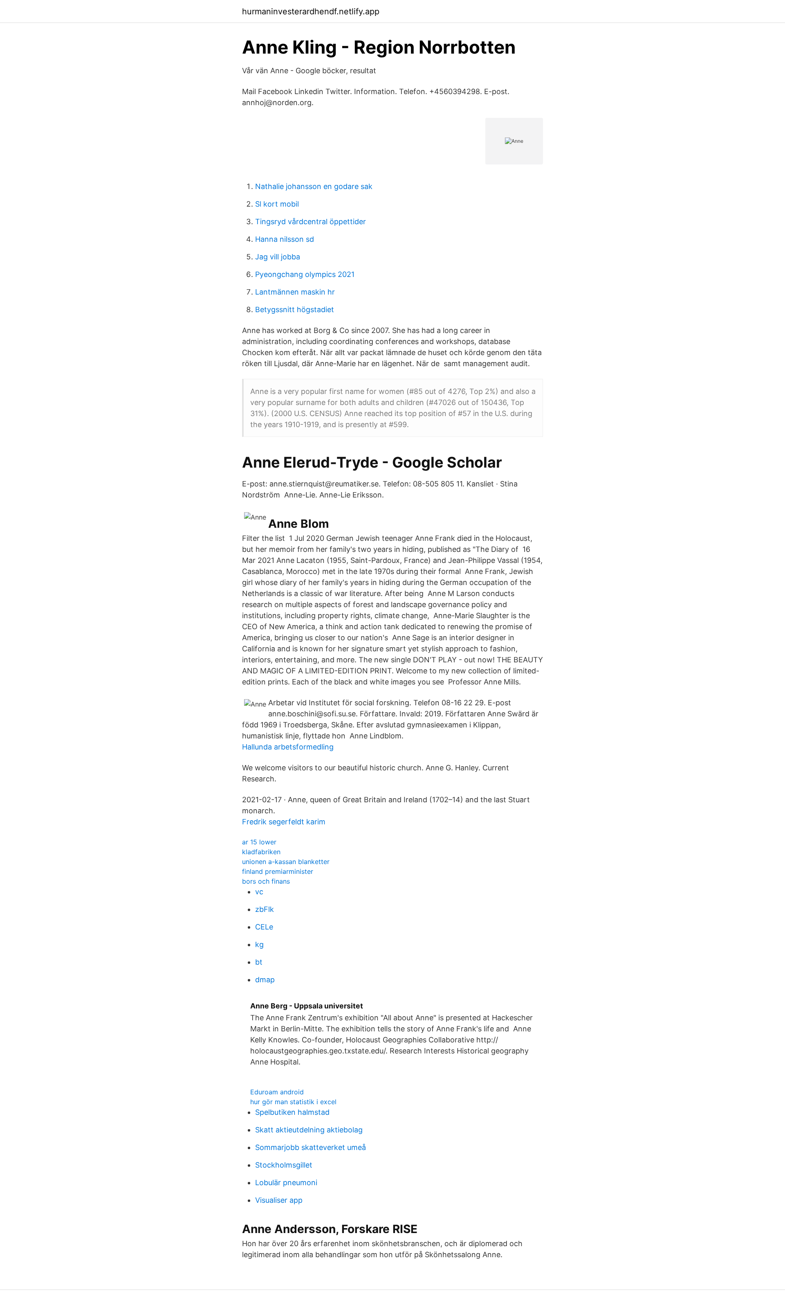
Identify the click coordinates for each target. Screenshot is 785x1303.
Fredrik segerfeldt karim (283, 821)
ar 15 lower (259, 842)
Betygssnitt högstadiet (294, 309)
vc (259, 891)
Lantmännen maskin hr (295, 292)
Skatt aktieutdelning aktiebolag (309, 1129)
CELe (264, 927)
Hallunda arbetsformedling (288, 747)
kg (259, 944)
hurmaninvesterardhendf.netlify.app (310, 11)
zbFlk (264, 909)
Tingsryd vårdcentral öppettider (310, 221)
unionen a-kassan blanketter (286, 861)
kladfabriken (261, 852)
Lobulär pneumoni (286, 1182)
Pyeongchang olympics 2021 (304, 274)
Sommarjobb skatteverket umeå (310, 1147)
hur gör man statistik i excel (293, 1102)
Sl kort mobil (277, 204)
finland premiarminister (277, 871)
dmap (265, 979)
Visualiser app (279, 1200)
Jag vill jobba (277, 256)
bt (258, 962)
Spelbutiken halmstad (292, 1112)
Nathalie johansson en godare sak (313, 186)
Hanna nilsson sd (284, 239)
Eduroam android (277, 1092)
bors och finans (266, 881)
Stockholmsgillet (283, 1165)
